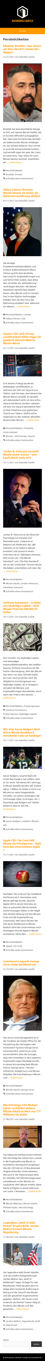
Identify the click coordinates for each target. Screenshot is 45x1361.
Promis (18, 174)
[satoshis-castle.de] (22, 13)
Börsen (9, 436)
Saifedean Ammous (13, 587)
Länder (27, 314)
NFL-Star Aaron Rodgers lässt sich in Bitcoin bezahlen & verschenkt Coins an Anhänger (22, 732)
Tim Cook (17, 946)
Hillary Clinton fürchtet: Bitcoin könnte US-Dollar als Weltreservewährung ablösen (21, 193)
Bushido (10, 174)
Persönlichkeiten (14, 170)
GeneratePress (36, 1357)
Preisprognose (10, 714)
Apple (9, 946)
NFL (5, 825)
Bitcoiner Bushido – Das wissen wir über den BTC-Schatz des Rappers (22, 49)
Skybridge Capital (28, 714)
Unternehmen (10, 432)
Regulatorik (28, 1321)
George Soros (27, 1089)
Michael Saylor (10, 1207)
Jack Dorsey (20, 436)
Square (31, 436)
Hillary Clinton (13, 318)
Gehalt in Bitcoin (30, 821)
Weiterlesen (15, 162)
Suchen (6, 1340)
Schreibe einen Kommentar (19, 178)
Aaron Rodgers (13, 821)
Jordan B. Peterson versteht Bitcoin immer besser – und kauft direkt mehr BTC (21, 454)
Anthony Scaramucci (16, 710)
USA (23, 318)
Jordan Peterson (29, 583)
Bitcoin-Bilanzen (14, 1203)
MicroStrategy (26, 1207)
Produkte (28, 428)
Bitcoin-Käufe (13, 583)
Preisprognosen (32, 706)
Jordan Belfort (13, 1321)
